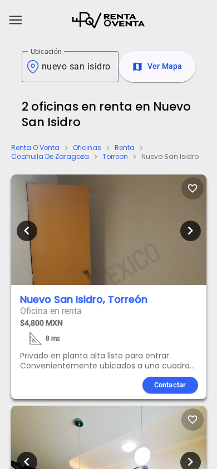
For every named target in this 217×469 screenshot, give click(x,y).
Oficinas (87, 148)
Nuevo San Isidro (170, 157)
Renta (125, 148)
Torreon (115, 157)
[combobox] (76, 66)
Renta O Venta (35, 148)
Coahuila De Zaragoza (50, 157)
